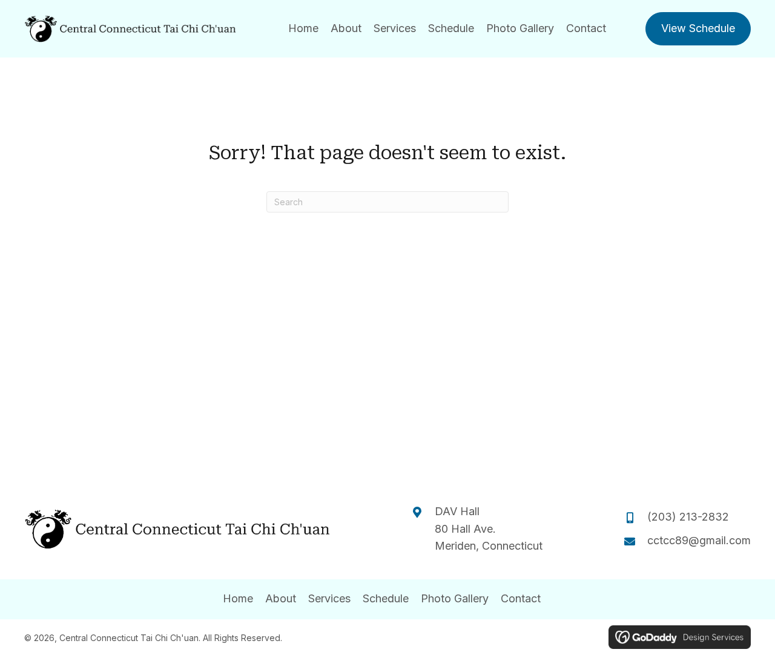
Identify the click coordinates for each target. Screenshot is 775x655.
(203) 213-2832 (688, 516)
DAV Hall (459, 511)
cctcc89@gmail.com (699, 540)
